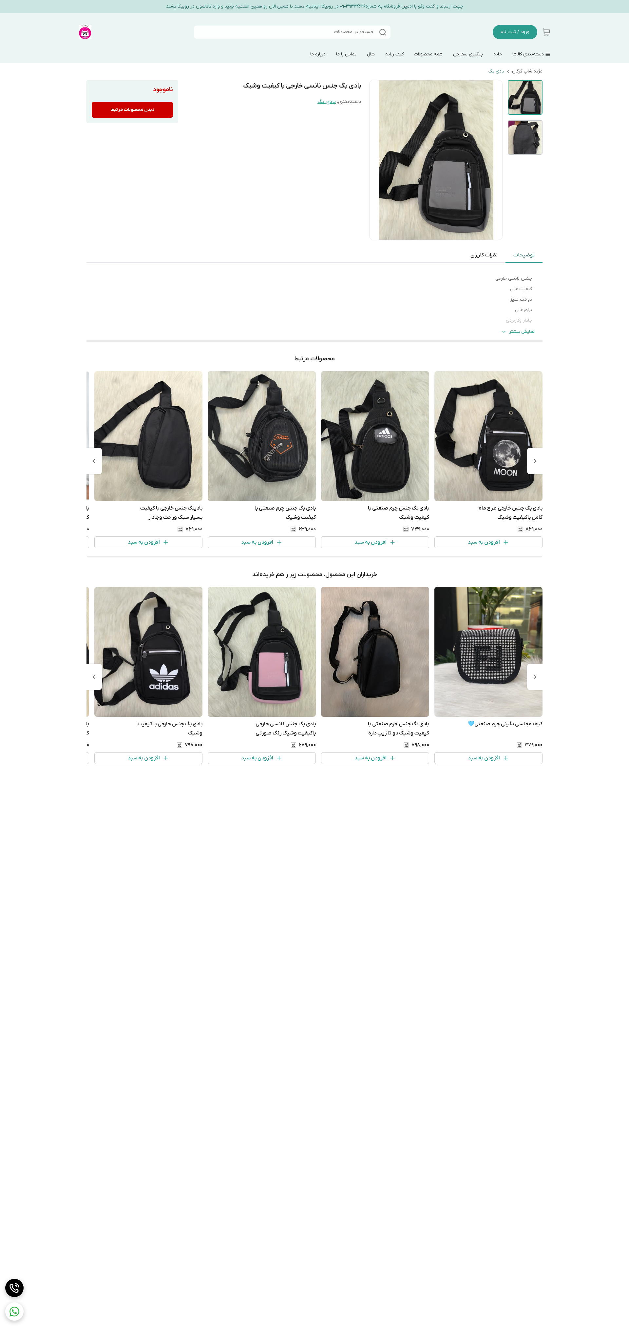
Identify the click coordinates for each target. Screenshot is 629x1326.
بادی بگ (496, 71)
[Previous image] (379, 160)
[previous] (535, 461)
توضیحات (524, 255)
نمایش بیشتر (522, 332)
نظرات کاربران (484, 255)
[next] (94, 461)
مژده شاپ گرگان (527, 71)
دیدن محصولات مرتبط (132, 110)
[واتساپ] (14, 1311)
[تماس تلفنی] (14, 1288)
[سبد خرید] (546, 32)
